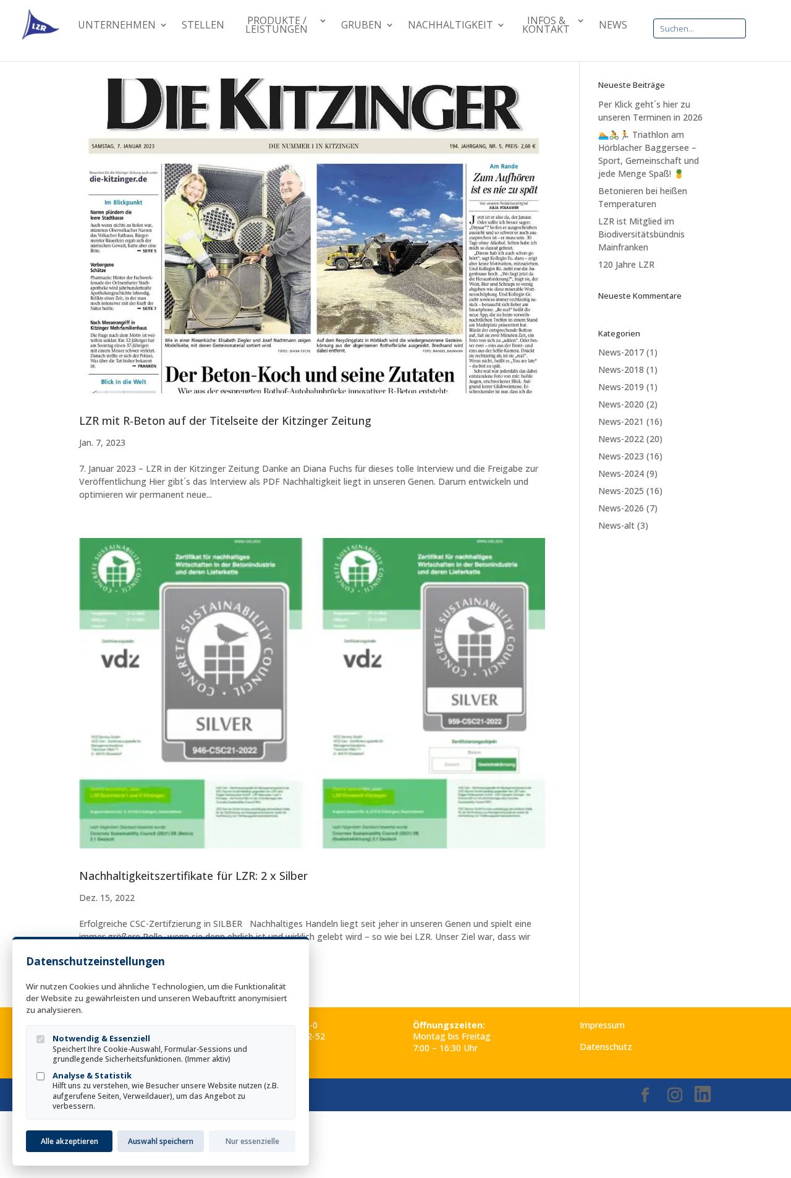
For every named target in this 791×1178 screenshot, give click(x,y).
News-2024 (621, 473)
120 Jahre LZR (626, 264)
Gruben (361, 26)
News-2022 (621, 439)
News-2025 (621, 491)
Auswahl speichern (160, 1141)
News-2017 (621, 352)
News (613, 26)
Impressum (602, 1025)
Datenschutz (606, 1046)
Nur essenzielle (252, 1141)
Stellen (203, 26)
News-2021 (621, 421)
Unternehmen (117, 26)
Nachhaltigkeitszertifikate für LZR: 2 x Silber (193, 875)
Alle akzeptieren (69, 1141)
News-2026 (621, 508)
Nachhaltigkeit (450, 26)
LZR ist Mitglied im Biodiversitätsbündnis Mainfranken (641, 234)
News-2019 (621, 387)
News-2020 (621, 404)
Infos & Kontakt (546, 26)
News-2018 (621, 369)
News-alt (616, 525)
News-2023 (621, 456)
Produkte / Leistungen (276, 26)
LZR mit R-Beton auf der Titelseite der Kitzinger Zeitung (225, 420)
